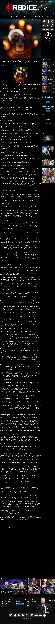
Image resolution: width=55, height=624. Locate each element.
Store (37, 1)
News (10, 16)
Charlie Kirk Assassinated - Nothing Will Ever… (50, 76)
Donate (48, 111)
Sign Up (50, 1)
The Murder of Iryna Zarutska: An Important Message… (50, 66)
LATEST (44, 1)
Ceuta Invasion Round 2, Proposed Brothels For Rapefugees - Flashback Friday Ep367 (12, 592)
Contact (19, 601)
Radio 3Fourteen (42, 16)
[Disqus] (20, 539)
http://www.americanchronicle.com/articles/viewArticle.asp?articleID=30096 (13, 522)
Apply (48, 101)
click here (24, 82)
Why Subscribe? (30, 601)
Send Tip (48, 119)
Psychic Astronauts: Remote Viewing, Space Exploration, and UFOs (48, 143)
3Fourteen (32, 578)
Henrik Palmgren (27, 618)
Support (28, 605)
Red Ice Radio (21, 16)
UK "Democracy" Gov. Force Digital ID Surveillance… (50, 63)
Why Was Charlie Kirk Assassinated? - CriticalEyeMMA (50, 70)
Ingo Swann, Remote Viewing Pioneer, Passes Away (47, 154)
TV (31, 16)
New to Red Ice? (30, 599)
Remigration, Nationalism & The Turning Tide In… (50, 80)
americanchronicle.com (11, 65)
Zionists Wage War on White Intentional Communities (50, 83)
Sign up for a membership (46, 106)
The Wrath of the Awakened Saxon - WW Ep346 (50, 87)
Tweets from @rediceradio (47, 123)
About (32, 1)
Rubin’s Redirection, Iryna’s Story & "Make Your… (50, 73)
